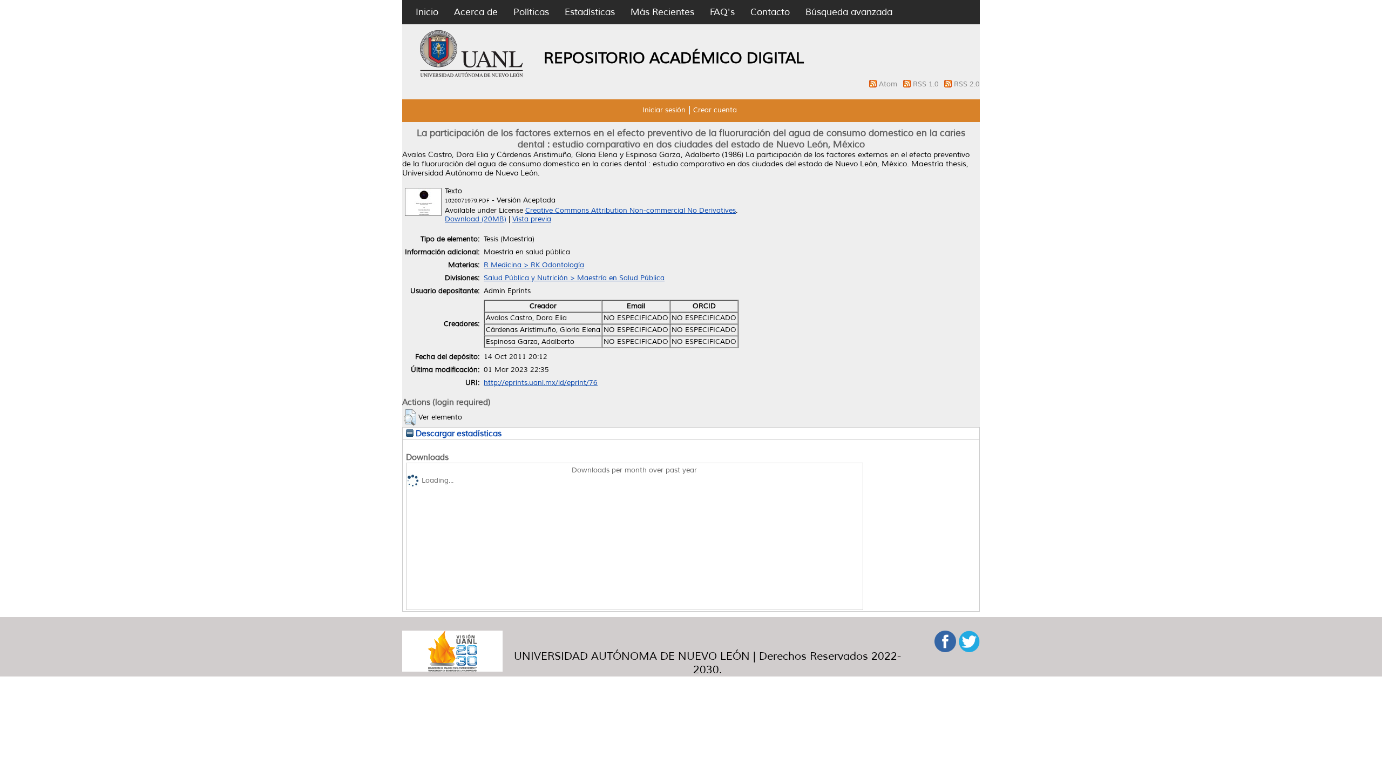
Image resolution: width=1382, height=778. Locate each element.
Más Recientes (662, 12)
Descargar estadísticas (458, 433)
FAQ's (722, 12)
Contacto (770, 12)
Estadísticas (590, 12)
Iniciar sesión (664, 110)
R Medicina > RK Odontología (534, 265)
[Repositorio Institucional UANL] (471, 75)
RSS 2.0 (967, 84)
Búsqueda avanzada (848, 12)
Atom (889, 84)
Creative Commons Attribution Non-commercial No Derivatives (630, 210)
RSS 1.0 (927, 84)
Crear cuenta (715, 110)
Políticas (531, 12)
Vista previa (531, 219)
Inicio (427, 12)
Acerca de (476, 12)
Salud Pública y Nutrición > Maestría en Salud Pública (574, 278)
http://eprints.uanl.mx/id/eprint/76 (541, 382)
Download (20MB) (475, 219)
